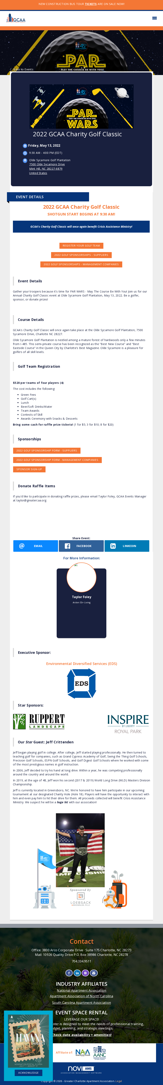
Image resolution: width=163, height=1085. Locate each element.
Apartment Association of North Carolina (81, 996)
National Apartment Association (81, 990)
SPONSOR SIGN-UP (29, 469)
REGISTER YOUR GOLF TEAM (81, 245)
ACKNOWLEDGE (28, 1072)
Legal (118, 1081)
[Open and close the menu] (94, 18)
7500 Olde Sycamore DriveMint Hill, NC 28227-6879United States (47, 168)
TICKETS (91, 4)
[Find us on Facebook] (69, 973)
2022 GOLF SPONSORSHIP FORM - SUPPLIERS (46, 450)
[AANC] (99, 1052)
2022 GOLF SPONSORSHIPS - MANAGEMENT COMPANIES (81, 264)
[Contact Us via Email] (94, 973)
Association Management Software (81, 1073)
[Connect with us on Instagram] (85, 973)
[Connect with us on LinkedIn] (77, 973)
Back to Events (23, 69)
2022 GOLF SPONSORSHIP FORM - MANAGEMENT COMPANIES (57, 460)
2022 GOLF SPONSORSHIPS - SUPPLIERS (81, 255)
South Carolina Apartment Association (81, 1002)
